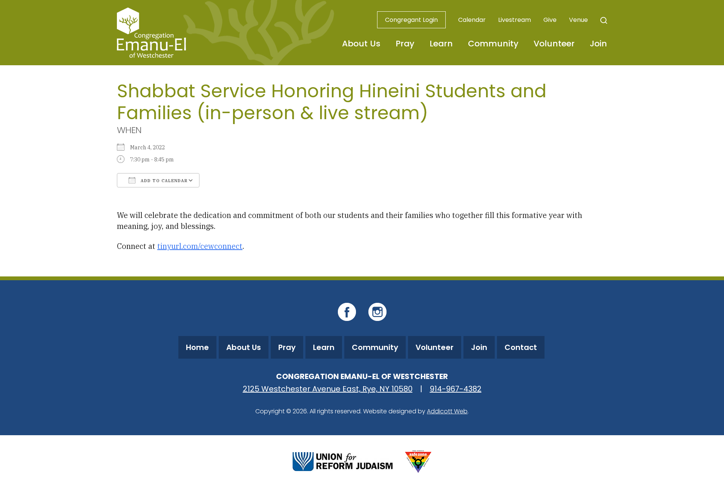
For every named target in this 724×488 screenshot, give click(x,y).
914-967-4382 (456, 389)
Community (493, 43)
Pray (405, 43)
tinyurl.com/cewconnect (199, 246)
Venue (578, 19)
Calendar (472, 19)
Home (197, 347)
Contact (521, 347)
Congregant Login (411, 19)
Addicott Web (447, 411)
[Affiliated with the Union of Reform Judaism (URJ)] (343, 461)
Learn (441, 43)
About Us (361, 43)
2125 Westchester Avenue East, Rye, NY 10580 (328, 389)
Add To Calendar (163, 180)
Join (598, 43)
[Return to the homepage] (151, 33)
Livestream (514, 19)
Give (550, 19)
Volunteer (554, 43)
